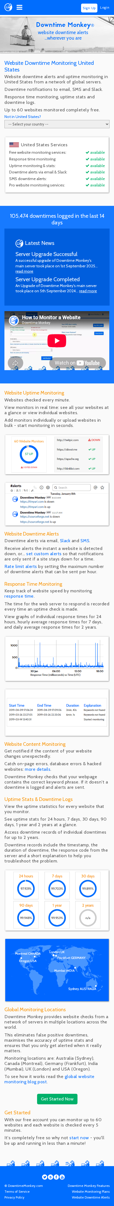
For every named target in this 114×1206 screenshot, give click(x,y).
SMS (85, 540)
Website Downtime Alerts (91, 1197)
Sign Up (89, 8)
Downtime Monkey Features (89, 1186)
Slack (65, 540)
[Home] (8, 9)
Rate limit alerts (20, 566)
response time (19, 596)
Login (105, 7)
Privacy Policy (14, 1197)
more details (37, 769)
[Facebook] (56, 1177)
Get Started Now (57, 1099)
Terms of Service (17, 1191)
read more (24, 271)
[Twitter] (44, 1177)
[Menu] (19, 7)
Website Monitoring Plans (91, 1191)
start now (79, 1137)
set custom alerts (44, 553)
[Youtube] (62, 1177)
